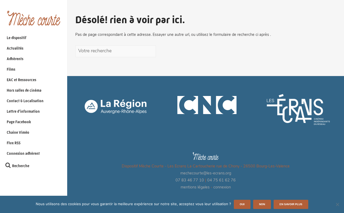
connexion (222, 187)
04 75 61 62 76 (221, 180)
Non (262, 204)
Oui (242, 204)
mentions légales (195, 187)
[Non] (337, 204)
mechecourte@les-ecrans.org (205, 173)
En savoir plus (291, 204)
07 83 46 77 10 (189, 180)
